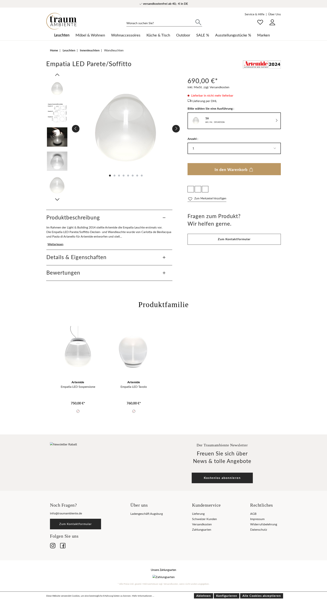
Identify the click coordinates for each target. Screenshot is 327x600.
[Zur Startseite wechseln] (61, 21)
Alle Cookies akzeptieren (261, 595)
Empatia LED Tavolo (134, 386)
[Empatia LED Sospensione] (78, 351)
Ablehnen (203, 595)
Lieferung (198, 513)
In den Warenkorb (232, 170)
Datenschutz (258, 529)
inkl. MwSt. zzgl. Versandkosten (208, 87)
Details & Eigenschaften (76, 257)
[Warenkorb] (280, 19)
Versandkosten (202, 524)
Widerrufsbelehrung (263, 524)
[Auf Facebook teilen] (191, 189)
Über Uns (274, 14)
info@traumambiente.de (66, 513)
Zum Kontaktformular (234, 239)
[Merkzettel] (260, 21)
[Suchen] (198, 21)
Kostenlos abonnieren (222, 477)
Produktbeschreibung (73, 217)
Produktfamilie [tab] (163, 304)
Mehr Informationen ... (143, 596)
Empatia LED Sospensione (78, 386)
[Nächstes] (176, 128)
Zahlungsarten (201, 529)
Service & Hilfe (254, 14)
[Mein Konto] (272, 21)
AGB (253, 513)
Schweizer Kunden (204, 519)
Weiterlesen (55, 244)
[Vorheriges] (75, 128)
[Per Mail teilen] (198, 189)
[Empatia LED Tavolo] (134, 351)
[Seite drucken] (205, 189)
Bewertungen (63, 273)
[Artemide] (262, 65)
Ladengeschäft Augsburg (146, 513)
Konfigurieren (226, 595)
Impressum (257, 519)
